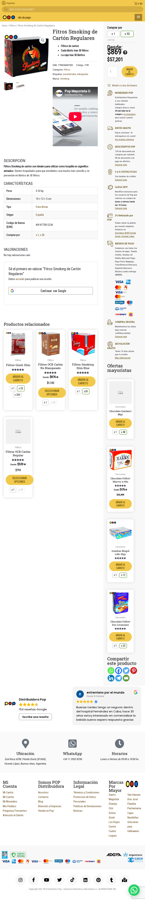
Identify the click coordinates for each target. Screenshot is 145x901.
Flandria (131, 803)
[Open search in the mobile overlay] (72, 9)
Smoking (64, 78)
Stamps (113, 803)
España (40, 214)
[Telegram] (118, 678)
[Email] (126, 678)
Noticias (78, 810)
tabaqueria (82, 74)
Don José (132, 799)
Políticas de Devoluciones (87, 806)
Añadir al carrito (18, 378)
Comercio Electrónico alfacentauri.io (80, 889)
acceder (20, 279)
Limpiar (111, 40)
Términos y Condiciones (86, 792)
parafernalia (69, 74)
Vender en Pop (46, 810)
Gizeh (112, 817)
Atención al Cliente (13, 815)
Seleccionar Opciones (52, 392)
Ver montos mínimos (124, 139)
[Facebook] (118, 670)
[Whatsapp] (111, 670)
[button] (42, 40)
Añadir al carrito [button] (120, 503)
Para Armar (42, 207)
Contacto (43, 797)
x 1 (37, 235)
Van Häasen (133, 794)
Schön (112, 813)
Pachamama (134, 808)
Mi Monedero (10, 801)
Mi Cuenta (8, 797)
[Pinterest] (133, 670)
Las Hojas (114, 822)
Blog (40, 801)
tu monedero (130, 114)
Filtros (12, 25)
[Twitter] (126, 670)
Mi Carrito (8, 792)
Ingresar (11, 3)
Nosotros (43, 792)
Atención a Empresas (49, 806)
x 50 (42, 235)
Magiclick (114, 799)
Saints (112, 794)
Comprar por (114, 27)
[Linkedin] (111, 678)
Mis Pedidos (9, 806)
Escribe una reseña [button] (35, 717)
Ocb (111, 808)
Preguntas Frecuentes (15, 810)
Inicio (4, 25)
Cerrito (112, 826)
